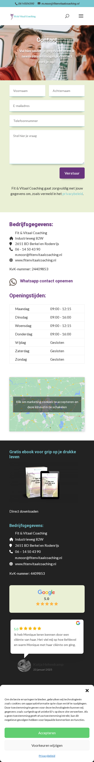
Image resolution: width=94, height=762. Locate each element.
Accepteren (47, 733)
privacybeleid (73, 194)
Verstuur (72, 173)
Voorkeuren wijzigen (47, 745)
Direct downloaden (23, 511)
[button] (87, 690)
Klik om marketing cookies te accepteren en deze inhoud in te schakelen (47, 404)
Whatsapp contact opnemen (46, 280)
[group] (47, 650)
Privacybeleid (47, 755)
